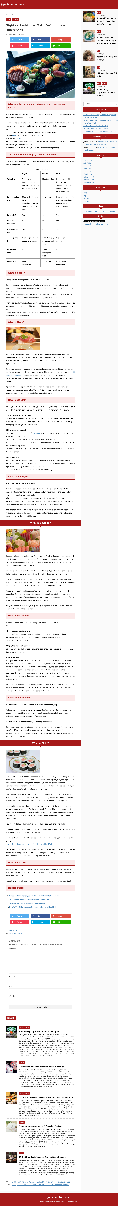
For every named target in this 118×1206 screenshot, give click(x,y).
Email (11, 986)
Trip (84, 196)
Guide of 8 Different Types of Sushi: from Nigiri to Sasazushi (34, 896)
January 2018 (88, 180)
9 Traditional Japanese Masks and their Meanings (41, 1066)
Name (12, 977)
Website (12, 996)
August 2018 (88, 160)
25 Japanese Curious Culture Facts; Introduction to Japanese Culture (40, 1185)
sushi (14, 933)
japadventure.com (12, 4)
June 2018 (87, 166)
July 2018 (87, 163)
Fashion (86, 198)
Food (10, 930)
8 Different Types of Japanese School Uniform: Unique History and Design (42, 1182)
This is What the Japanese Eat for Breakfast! (27, 903)
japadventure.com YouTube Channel (99, 211)
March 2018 (87, 174)
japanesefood (22, 933)
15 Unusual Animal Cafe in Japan (95, 128)
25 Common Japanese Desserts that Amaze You (29, 899)
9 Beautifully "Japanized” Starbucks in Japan (39, 1031)
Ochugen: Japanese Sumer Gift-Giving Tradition (41, 1126)
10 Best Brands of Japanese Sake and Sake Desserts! (43, 1157)
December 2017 (89, 182)
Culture (15, 930)
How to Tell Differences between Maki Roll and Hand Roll (29, 844)
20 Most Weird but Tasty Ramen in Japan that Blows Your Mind (106, 40)
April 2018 (87, 171)
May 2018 (87, 169)
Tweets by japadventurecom (95, 224)
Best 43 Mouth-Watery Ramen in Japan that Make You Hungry (107, 21)
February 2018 (88, 177)
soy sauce (36, 433)
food (9, 933)
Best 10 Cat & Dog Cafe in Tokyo (95, 126)
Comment (12, 949)
